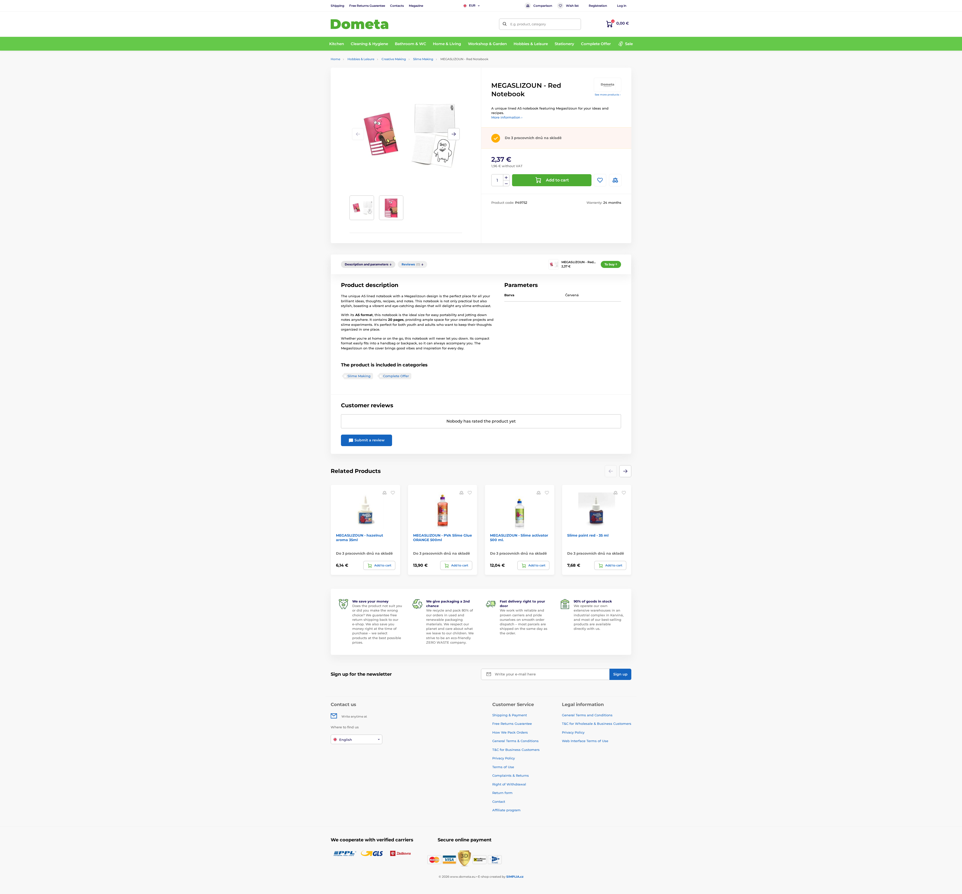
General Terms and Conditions (587, 715)
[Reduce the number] (506, 183)
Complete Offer (396, 376)
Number (497, 180)
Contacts (397, 6)
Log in (621, 6)
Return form (502, 793)
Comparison (542, 6)
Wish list (572, 6)
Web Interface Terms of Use (585, 741)
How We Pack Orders (510, 732)
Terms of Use (503, 767)
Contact (498, 802)
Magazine (416, 6)
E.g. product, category (528, 24)
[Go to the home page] (359, 24)
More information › (506, 117)
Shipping (337, 6)
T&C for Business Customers (516, 750)
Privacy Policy (503, 758)
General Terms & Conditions (515, 741)
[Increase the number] (506, 177)
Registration (598, 6)
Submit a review (369, 440)
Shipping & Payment (509, 715)
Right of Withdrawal (509, 784)
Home (335, 59)
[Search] (504, 24)
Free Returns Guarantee (367, 6)
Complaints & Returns (510, 775)
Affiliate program (506, 810)
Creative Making (394, 59)
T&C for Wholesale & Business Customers (596, 724)
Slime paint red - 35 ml (588, 535)
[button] (454, 134)
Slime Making (423, 59)
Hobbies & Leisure (360, 59)
